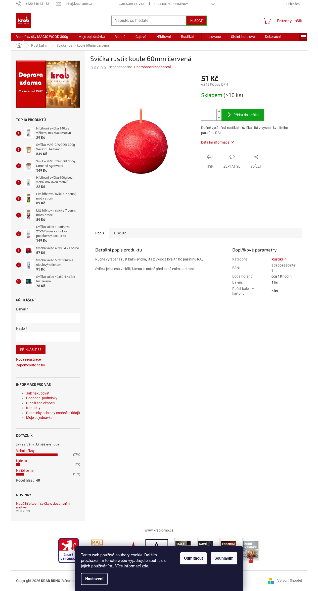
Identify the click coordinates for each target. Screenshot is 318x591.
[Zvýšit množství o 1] (218, 112)
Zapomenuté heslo (30, 365)
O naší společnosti (40, 403)
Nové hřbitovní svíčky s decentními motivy (43, 505)
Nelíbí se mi (24, 471)
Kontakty (33, 408)
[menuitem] (42, 37)
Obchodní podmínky (171, 4)
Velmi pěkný (25, 451)
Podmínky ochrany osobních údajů (53, 413)
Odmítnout (193, 558)
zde (145, 566)
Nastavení (94, 578)
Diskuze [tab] (120, 233)
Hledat (196, 20)
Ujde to (21, 461)
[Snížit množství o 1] (218, 117)
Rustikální (279, 259)
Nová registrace (28, 359)
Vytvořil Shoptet (289, 580)
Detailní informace (215, 142)
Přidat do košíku (246, 114)
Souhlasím (224, 558)
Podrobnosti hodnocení (152, 67)
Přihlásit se (30, 349)
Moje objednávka (39, 418)
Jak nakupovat (131, 4)
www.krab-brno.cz (159, 530)
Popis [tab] (99, 233)
